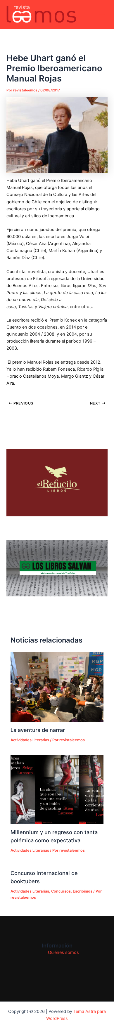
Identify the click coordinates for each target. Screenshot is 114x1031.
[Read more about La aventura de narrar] (57, 687)
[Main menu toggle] (102, 14)
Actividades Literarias (30, 740)
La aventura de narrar (38, 730)
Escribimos (82, 891)
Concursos (61, 891)
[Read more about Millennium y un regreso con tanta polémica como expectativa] (57, 789)
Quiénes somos (63, 952)
